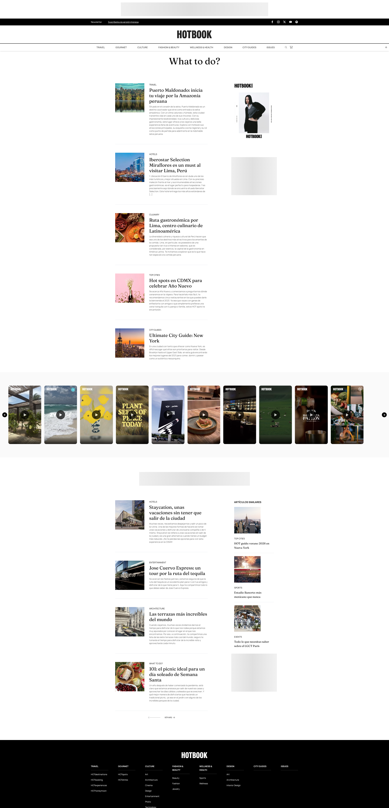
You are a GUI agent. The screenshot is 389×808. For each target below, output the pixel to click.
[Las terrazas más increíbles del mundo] (129, 621)
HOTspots (123, 774)
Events (238, 636)
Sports (238, 587)
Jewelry (176, 788)
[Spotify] (296, 22)
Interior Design (234, 785)
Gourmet (121, 47)
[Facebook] (272, 22)
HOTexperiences (99, 785)
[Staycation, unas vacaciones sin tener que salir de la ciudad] (129, 514)
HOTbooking (97, 779)
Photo (148, 801)
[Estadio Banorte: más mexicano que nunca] (247, 569)
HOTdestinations (99, 774)
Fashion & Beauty (168, 47)
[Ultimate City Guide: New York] (129, 343)
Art (146, 774)
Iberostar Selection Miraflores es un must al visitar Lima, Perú (175, 165)
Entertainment (157, 562)
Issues (271, 47)
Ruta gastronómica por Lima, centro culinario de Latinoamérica (176, 225)
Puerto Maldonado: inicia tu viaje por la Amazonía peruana (176, 95)
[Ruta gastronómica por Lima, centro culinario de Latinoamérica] (129, 227)
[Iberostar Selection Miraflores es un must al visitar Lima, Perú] (129, 167)
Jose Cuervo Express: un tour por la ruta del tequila (177, 570)
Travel (100, 47)
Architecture (157, 608)
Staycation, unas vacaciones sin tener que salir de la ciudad (175, 512)
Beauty (175, 778)
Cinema (149, 785)
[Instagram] (278, 22)
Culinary (154, 214)
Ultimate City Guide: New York (176, 338)
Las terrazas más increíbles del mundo (178, 616)
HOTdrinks (123, 779)
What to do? (156, 663)
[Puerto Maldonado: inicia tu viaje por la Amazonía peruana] (129, 97)
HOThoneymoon (99, 790)
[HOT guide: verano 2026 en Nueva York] (247, 520)
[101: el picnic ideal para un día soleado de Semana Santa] (129, 676)
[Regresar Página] (154, 717)
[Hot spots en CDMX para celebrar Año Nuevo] (129, 288)
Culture (142, 47)
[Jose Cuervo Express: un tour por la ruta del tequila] (129, 575)
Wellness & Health (201, 47)
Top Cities (154, 274)
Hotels (153, 154)
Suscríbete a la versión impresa (123, 22)
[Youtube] (290, 22)
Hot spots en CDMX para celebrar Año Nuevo (175, 283)
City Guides (249, 47)
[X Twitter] (284, 22)
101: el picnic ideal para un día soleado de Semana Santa (177, 674)
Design (227, 47)
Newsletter (96, 22)
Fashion (176, 783)
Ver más (168, 717)
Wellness (203, 783)
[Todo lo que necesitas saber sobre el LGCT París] (247, 618)
